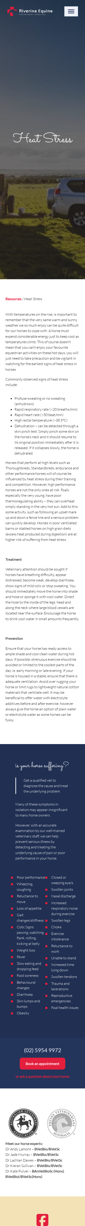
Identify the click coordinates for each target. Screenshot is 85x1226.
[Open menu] (71, 11)
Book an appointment (42, 1063)
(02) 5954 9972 (42, 1050)
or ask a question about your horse (42, 1076)
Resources (13, 299)
